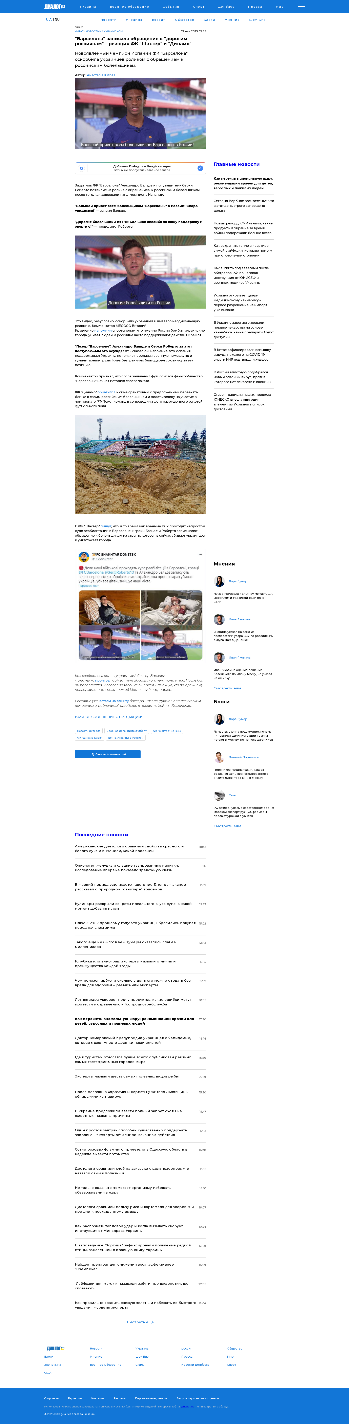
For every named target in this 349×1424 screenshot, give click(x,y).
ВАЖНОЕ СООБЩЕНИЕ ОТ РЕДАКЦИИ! (108, 717)
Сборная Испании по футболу (127, 730)
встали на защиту (114, 701)
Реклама (120, 1398)
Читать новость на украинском (99, 31)
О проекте (51, 1398)
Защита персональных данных (198, 1398)
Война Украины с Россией (125, 737)
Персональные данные (151, 1398)
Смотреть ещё (140, 1322)
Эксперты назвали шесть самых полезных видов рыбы (127, 1076)
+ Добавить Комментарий (107, 754)
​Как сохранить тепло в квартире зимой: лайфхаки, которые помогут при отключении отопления (244, 250)
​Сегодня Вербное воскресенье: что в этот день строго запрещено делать (244, 206)
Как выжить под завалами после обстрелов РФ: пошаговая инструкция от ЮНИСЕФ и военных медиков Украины (241, 275)
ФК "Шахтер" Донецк (167, 730)
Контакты (97, 1398)
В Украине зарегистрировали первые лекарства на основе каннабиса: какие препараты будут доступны (244, 330)
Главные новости (237, 164)
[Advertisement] (140, 791)
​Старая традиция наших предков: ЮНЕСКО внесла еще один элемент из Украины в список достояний (242, 402)
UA (49, 20)
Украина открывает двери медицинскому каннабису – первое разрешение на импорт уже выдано (240, 302)
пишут (106, 526)
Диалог (79, 27)
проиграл (103, 680)
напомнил (103, 330)
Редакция (75, 1398)
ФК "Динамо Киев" (89, 737)
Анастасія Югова (101, 75)
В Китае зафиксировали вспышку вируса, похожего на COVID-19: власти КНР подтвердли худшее (242, 354)
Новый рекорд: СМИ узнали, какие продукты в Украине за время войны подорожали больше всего (243, 228)
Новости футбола (89, 730)
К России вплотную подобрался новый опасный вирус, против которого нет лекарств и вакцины (242, 377)
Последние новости (101, 835)
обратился (107, 392)
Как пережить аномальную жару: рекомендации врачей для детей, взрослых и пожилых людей (243, 183)
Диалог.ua (187, 1406)
